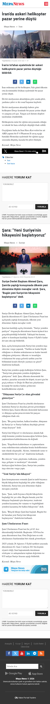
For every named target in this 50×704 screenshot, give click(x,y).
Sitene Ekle (25, 647)
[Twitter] (22, 82)
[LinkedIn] (28, 82)
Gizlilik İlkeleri (38, 644)
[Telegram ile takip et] (34, 653)
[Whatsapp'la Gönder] (35, 82)
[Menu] (46, 4)
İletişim (27, 644)
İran (20, 26)
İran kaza (11, 163)
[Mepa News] (13, 3)
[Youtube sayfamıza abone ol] (22, 653)
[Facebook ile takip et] (9, 653)
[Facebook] (15, 82)
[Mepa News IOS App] (36, 673)
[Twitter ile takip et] (15, 653)
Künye (18, 644)
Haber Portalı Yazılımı (27, 698)
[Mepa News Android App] (13, 673)
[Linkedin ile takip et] (28, 653)
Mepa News (9, 26)
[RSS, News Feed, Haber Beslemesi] (41, 653)
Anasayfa (8, 644)
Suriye (22, 243)
